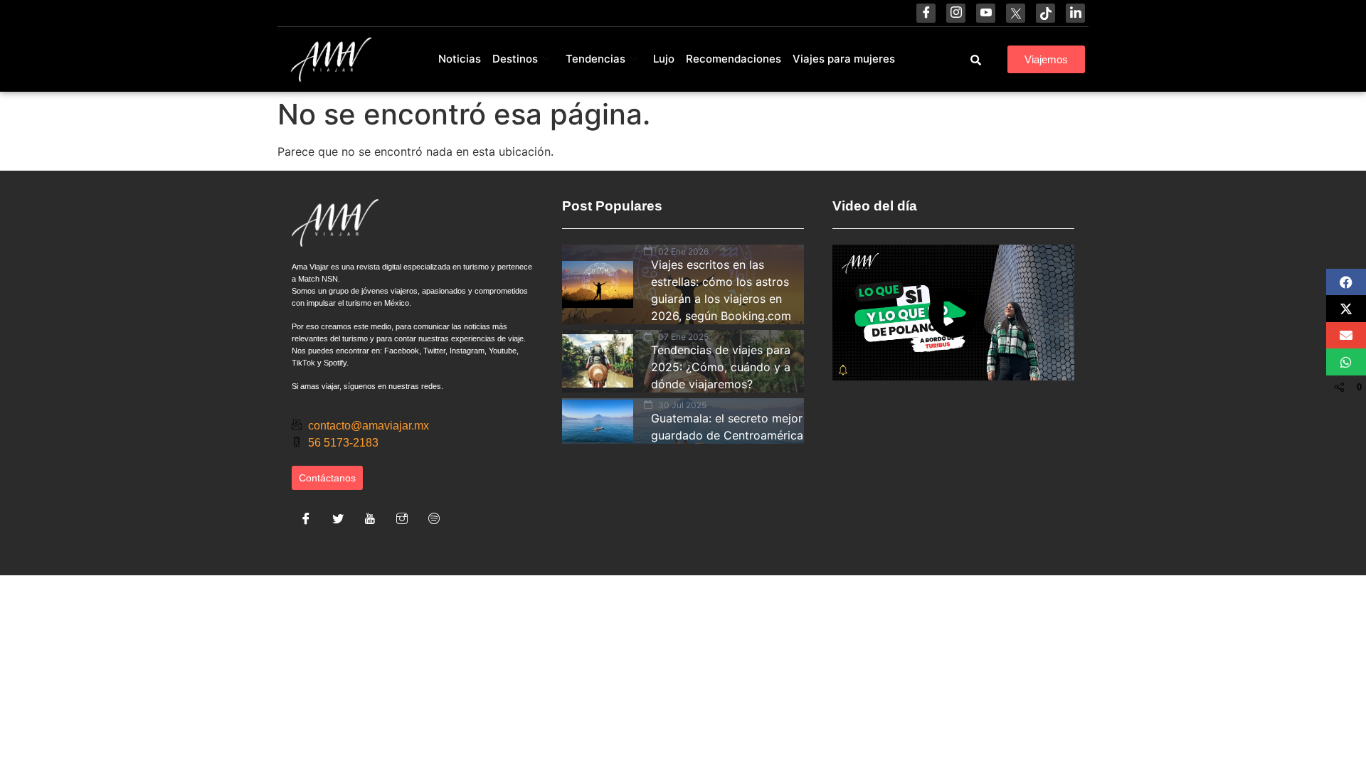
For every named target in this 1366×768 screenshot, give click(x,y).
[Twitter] (338, 518)
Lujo (663, 58)
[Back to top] (1238, 722)
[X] (1015, 13)
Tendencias (595, 58)
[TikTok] (1045, 13)
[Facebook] (926, 13)
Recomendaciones (733, 58)
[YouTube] (985, 13)
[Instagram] (955, 13)
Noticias (459, 58)
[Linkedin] (1075, 13)
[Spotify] (434, 518)
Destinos (515, 58)
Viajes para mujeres (844, 58)
